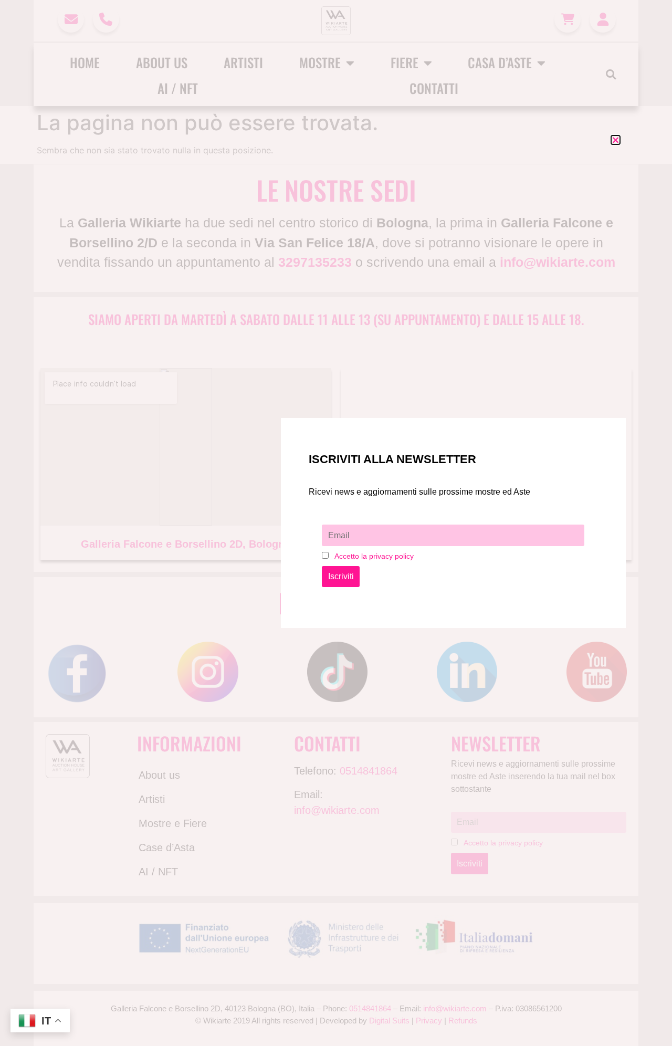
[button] (616, 140)
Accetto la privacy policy (374, 556)
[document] (336, 523)
